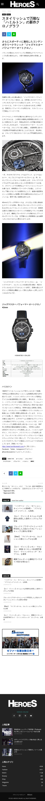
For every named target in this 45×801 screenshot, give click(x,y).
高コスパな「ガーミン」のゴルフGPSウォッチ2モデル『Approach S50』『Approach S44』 (12, 489)
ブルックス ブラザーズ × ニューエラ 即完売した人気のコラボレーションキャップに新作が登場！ (28, 528)
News (9, 11)
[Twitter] (9, 34)
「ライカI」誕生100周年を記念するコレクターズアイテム (32, 488)
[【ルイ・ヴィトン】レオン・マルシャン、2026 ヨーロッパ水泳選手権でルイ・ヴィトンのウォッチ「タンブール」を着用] (7, 549)
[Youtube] (31, 716)
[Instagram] (20, 716)
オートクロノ (19, 458)
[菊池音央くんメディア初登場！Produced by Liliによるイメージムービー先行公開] (7, 732)
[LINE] (14, 34)
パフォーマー (16, 461)
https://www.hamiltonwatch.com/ (13, 446)
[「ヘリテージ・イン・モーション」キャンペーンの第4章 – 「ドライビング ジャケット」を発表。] (7, 508)
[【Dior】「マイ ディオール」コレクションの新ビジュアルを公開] (7, 539)
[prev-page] (3, 569)
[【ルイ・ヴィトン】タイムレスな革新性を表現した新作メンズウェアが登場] (7, 518)
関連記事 (6, 500)
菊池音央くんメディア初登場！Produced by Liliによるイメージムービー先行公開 (27, 730)
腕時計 (32, 461)
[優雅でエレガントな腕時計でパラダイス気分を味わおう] (7, 561)
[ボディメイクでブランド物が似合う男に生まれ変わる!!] (7, 742)
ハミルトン (25, 461)
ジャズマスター (7, 461)
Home (4, 11)
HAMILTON (11, 458)
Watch (8, 14)
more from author (17, 500)
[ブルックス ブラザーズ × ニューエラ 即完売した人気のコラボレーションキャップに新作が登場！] (7, 528)
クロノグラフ (28, 458)
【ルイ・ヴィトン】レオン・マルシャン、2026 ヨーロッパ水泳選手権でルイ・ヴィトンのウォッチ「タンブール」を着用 (23, 617)
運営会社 (29, 795)
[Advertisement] (22, 673)
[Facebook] (4, 34)
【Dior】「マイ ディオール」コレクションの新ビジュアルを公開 (22, 607)
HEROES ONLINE (22, 712)
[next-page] (6, 569)
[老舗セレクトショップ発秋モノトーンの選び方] (7, 752)
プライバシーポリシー (19, 795)
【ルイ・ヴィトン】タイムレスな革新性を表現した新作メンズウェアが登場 (28, 518)
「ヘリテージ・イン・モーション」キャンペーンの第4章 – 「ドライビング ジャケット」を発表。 (28, 508)
